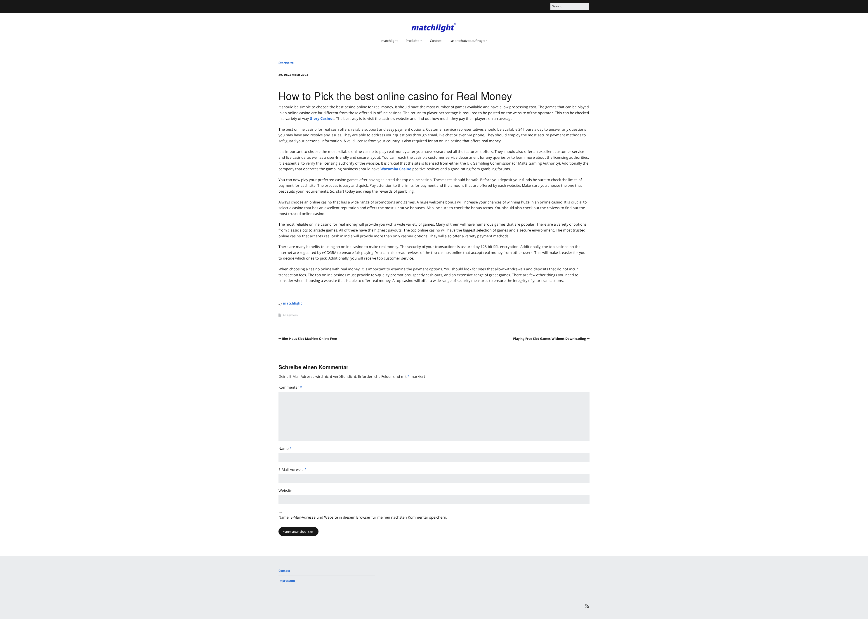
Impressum (286, 581)
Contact (435, 40)
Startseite (286, 63)
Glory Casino (321, 118)
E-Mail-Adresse (292, 469)
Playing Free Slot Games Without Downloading (549, 338)
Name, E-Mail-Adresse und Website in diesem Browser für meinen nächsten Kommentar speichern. (362, 517)
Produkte (412, 40)
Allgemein (290, 315)
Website (285, 490)
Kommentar (290, 387)
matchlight (389, 40)
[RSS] (587, 606)
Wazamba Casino (395, 168)
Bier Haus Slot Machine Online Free (309, 338)
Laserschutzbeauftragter (468, 40)
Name (285, 448)
